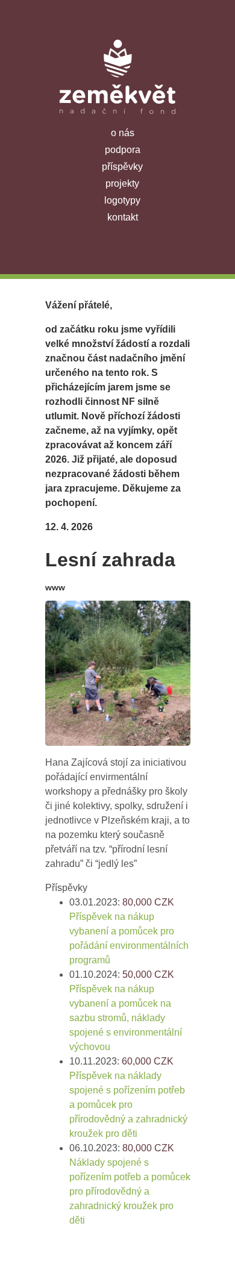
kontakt (122, 217)
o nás (122, 133)
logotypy (122, 200)
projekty (122, 183)
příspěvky (122, 166)
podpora (122, 150)
